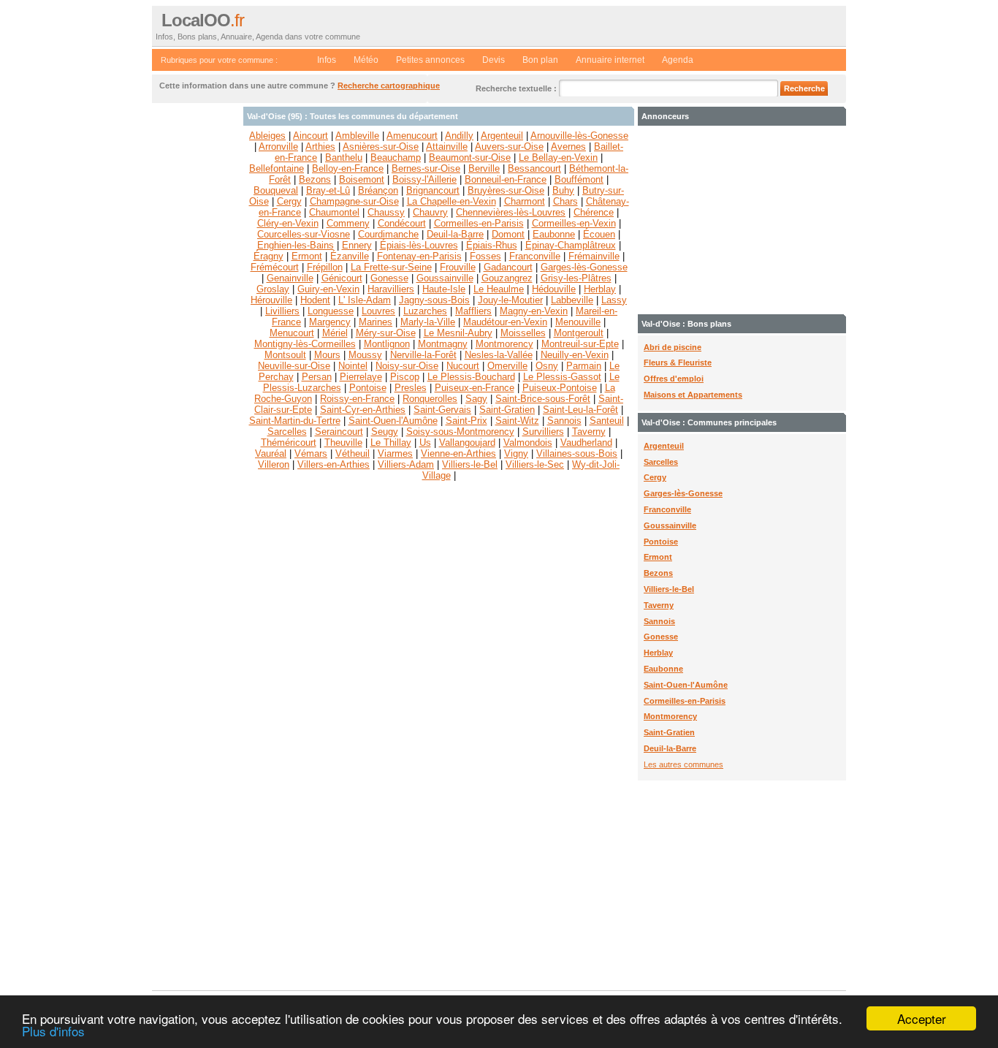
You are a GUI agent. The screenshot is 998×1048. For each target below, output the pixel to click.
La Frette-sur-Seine (391, 267)
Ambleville (357, 135)
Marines (375, 321)
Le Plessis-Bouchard (471, 376)
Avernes (568, 146)
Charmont (524, 201)
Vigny (516, 453)
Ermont (658, 557)
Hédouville (554, 289)
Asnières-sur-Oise (381, 146)
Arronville (278, 146)
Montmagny (443, 343)
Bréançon (378, 190)
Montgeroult (578, 332)
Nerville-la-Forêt (423, 354)
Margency (330, 321)
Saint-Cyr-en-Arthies (362, 409)
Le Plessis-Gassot (562, 376)
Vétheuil (352, 453)
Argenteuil (664, 445)
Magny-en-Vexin (534, 310)
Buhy (563, 190)
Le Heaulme (498, 289)
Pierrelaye (361, 376)
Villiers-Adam (406, 464)
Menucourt (292, 332)
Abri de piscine (672, 347)
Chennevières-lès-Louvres (510, 212)
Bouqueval (276, 190)
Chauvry (430, 212)
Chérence (594, 212)
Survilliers (543, 431)
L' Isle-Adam (364, 300)
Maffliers (473, 310)
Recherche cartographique (389, 85)
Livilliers (282, 310)
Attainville (447, 146)
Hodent (315, 300)
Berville (484, 168)
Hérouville (271, 300)
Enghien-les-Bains (295, 245)
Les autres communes (683, 764)
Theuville (343, 442)
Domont (508, 234)
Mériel (335, 332)
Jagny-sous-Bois (434, 300)
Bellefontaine (276, 168)
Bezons (658, 573)
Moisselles (523, 332)
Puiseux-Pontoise (559, 387)
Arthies (320, 146)
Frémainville (594, 256)
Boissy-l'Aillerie (424, 179)
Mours (327, 354)
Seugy (384, 431)
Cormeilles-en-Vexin (574, 223)
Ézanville (349, 256)
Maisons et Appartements (693, 394)
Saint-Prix (466, 420)
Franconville (667, 509)
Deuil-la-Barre (670, 748)
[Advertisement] (196, 326)
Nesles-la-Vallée (499, 354)
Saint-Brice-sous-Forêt (542, 398)
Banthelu (343, 157)
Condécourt (402, 223)
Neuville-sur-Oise (294, 365)
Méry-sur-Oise (386, 332)
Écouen (599, 234)
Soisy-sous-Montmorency (460, 431)
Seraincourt (339, 431)
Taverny (659, 605)
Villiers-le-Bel (669, 589)
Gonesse (661, 636)
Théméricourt (288, 442)
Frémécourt (275, 267)
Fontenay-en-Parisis (419, 256)
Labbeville (572, 300)
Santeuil (607, 420)
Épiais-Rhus (491, 245)
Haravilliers (390, 289)
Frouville (458, 267)
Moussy (365, 354)
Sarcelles (661, 461)
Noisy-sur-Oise (407, 365)
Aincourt (310, 135)
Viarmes (395, 453)
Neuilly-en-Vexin (575, 354)
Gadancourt (508, 267)
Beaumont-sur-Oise (470, 157)
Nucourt (462, 365)
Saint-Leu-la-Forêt (580, 409)
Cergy (655, 477)
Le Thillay (390, 442)
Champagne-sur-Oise (354, 201)
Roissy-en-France (357, 398)
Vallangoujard (467, 442)
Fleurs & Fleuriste (678, 362)
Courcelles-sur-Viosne (303, 234)
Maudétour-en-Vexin (505, 321)
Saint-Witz (517, 420)
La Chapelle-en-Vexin (451, 201)
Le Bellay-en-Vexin (558, 157)
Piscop (404, 376)
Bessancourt (534, 168)
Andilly (459, 135)
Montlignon (387, 343)
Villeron (273, 464)
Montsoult (285, 354)
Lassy (614, 300)
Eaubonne (663, 668)
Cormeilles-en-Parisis (684, 700)
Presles (411, 387)
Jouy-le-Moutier (510, 300)
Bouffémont (579, 179)
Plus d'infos (53, 1031)
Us (425, 442)
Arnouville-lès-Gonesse (579, 135)
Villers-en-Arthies (333, 464)
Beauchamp (395, 157)
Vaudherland (586, 442)
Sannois (659, 621)
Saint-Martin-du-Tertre (294, 420)
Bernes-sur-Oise (426, 168)
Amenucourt (412, 135)
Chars (565, 201)
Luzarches (425, 310)
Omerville (507, 365)
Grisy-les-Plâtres (576, 278)
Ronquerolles (430, 398)
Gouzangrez (507, 278)
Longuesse (331, 310)
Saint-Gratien (669, 732)
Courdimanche (388, 234)
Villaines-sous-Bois (576, 453)
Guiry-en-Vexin (328, 289)
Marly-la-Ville (427, 321)
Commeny (348, 223)
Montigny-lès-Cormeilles (305, 343)
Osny (547, 365)
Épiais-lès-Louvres (419, 245)
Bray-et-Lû (328, 190)
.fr (202, 20)
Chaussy (386, 212)
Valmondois (527, 442)
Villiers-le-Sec (535, 464)
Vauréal (270, 453)
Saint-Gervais (442, 409)
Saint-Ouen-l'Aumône (686, 684)
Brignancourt (433, 190)
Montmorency (670, 716)
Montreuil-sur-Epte (580, 343)
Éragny (268, 256)
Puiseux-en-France (474, 387)
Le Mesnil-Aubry (458, 332)
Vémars (310, 453)
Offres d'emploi (674, 378)
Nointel (352, 365)
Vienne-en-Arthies (458, 453)
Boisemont (361, 179)
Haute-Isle (443, 289)
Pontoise (661, 541)
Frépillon (325, 267)
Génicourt (341, 278)
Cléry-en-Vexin (288, 223)
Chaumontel (334, 212)
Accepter (921, 1018)
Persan (317, 376)
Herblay (658, 652)
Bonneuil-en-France (505, 179)
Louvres (378, 310)
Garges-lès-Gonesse (683, 493)
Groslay (272, 289)
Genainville (290, 278)
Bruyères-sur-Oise (506, 190)
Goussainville (670, 525)
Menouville (578, 321)
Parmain (583, 365)
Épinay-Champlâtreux (570, 245)
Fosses (485, 256)
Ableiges (267, 135)
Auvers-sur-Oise (509, 146)
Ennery (357, 245)
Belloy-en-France (348, 168)
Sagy (476, 398)
